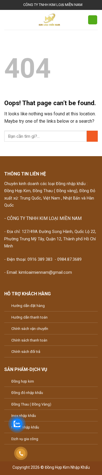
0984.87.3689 (69, 259)
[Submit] (92, 136)
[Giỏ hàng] (92, 20)
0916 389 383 (39, 259)
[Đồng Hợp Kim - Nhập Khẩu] (49, 20)
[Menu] (7, 20)
